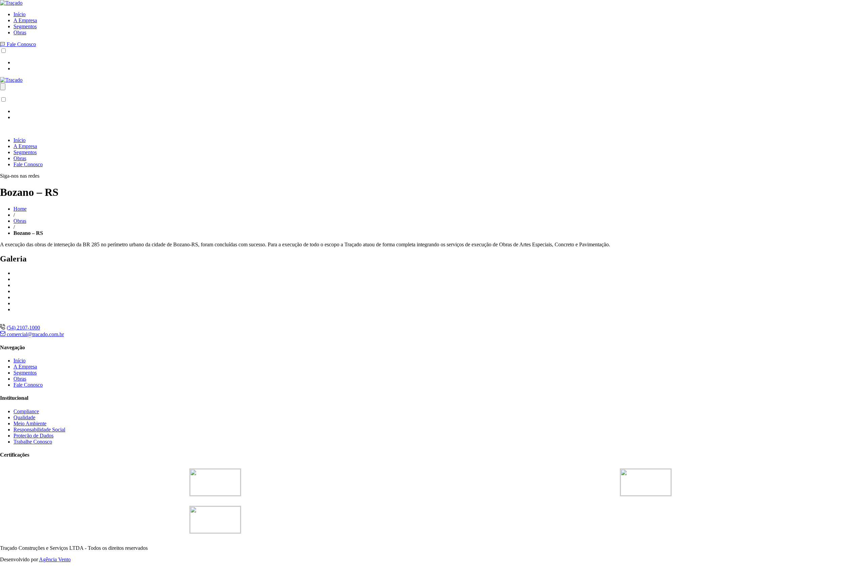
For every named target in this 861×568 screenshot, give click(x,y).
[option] (437, 63)
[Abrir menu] (2, 86)
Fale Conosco (20, 44)
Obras (19, 32)
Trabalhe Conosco (32, 442)
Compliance (26, 411)
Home (20, 209)
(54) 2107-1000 (23, 327)
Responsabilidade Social (39, 429)
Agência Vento (55, 559)
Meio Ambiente (29, 423)
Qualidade (24, 417)
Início (19, 14)
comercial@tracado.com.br (34, 334)
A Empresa (25, 20)
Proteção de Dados (33, 435)
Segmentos (25, 26)
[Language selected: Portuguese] (430, 59)
